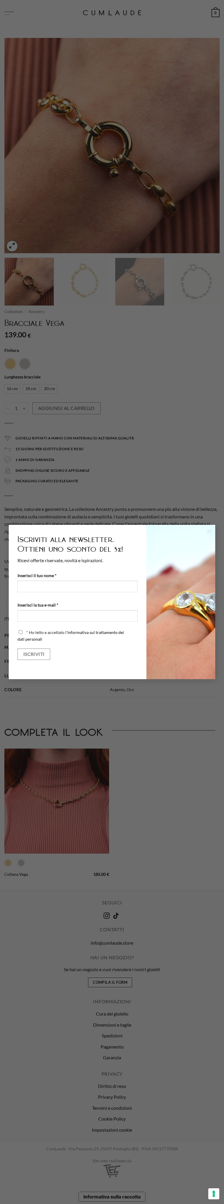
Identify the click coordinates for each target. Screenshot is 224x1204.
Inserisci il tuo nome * (37, 575)
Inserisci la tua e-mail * (38, 604)
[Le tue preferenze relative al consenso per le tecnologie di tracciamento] (213, 1193)
